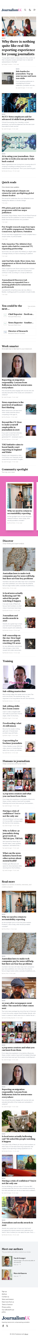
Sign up (4, 1291)
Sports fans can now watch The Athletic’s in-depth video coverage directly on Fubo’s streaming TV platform (19, 252)
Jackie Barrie (7, 752)
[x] (7, 1326)
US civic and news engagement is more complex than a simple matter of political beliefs (19, 235)
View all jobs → (31, 307)
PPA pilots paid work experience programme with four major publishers (16, 210)
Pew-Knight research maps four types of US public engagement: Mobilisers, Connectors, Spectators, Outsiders (18, 229)
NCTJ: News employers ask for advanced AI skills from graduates (18, 118)
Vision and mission (8, 1299)
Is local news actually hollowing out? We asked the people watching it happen (13, 597)
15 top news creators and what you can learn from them (17, 795)
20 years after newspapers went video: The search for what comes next (18, 1006)
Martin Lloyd (7, 718)
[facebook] (3, 1326)
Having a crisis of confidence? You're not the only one (11, 813)
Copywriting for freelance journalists (12, 742)
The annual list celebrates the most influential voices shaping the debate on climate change (18, 199)
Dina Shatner (6, 417)
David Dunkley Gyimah (9, 1017)
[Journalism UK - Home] (11, 10)
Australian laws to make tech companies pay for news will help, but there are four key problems (19, 576)
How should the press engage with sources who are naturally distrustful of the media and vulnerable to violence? (18, 392)
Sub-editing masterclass (14, 691)
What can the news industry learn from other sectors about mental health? (12, 857)
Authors (4, 1294)
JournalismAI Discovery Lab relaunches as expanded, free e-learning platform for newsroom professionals (16, 283)
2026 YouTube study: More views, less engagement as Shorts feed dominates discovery (19, 263)
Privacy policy (6, 1307)
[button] (25, 10)
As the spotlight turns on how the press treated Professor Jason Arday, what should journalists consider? (19, 518)
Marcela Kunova (7, 171)
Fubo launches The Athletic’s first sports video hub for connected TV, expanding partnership (17, 246)
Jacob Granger (21, 87)
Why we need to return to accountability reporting (19, 512)
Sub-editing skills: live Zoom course (11, 707)
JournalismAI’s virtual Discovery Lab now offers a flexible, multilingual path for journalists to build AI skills (18, 291)
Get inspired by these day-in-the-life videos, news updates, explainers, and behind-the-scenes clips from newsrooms (12, 843)
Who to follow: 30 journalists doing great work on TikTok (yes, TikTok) (13, 834)
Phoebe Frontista (7, 64)
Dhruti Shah (12, 523)
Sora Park (6, 588)
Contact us (5, 1297)
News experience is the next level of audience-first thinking (13, 405)
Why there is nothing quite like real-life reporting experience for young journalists (18, 47)
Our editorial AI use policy (8, 1311)
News (3, 38)
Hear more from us (8, 1302)
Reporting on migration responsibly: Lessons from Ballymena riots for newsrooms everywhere (17, 383)
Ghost (26, 1334)
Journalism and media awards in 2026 (10, 618)
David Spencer (7, 439)
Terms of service (7, 1304)
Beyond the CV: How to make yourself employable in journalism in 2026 (12, 426)
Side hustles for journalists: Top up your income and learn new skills (26, 75)
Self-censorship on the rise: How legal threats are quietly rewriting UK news (12, 639)
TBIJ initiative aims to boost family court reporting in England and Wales (12, 448)
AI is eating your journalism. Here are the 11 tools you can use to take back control (18, 159)
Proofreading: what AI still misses (12, 724)
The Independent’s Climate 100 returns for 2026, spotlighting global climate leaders (18, 193)
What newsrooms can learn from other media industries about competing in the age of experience (12, 413)
